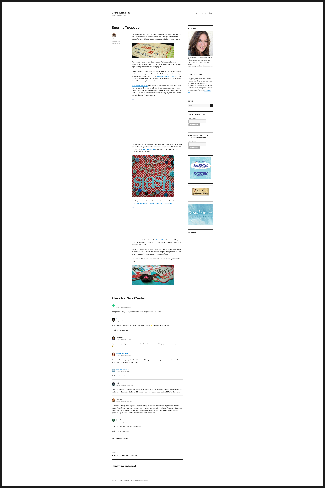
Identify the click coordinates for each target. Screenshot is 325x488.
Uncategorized (116, 43)
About (204, 13)
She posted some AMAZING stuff (167, 76)
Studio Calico (160, 240)
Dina (118, 319)
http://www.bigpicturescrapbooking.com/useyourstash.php (152, 203)
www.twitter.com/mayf (140, 85)
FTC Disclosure (125, 480)
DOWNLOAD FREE (149, 149)
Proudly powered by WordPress (139, 480)
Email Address (192, 118)
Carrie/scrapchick (122, 369)
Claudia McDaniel (122, 353)
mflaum (114, 39)
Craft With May (121, 12)
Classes (210, 13)
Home (197, 13)
